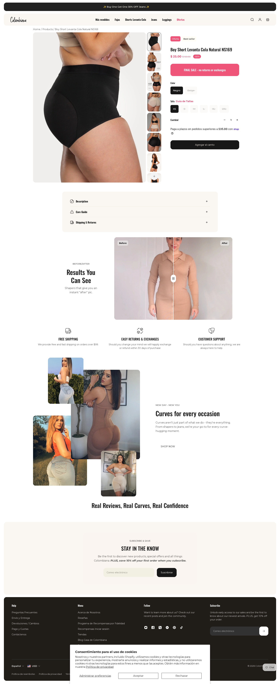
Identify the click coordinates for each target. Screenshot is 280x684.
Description (82, 201)
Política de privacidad (100, 666)
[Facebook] (153, 627)
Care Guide (81, 212)
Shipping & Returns (86, 222)
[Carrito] (268, 19)
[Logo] (18, 20)
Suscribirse (167, 572)
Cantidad (174, 120)
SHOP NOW (168, 446)
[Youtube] (167, 627)
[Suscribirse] (263, 631)
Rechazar (181, 675)
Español (16, 666)
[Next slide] (154, 176)
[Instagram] (145, 627)
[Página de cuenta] (260, 19)
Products (47, 29)
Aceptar (138, 675)
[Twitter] (160, 627)
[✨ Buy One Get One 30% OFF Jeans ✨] (140, 7)
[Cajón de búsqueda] (252, 19)
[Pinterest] (174, 627)
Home (37, 29)
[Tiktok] (181, 627)
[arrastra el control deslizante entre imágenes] (173, 278)
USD (34, 666)
